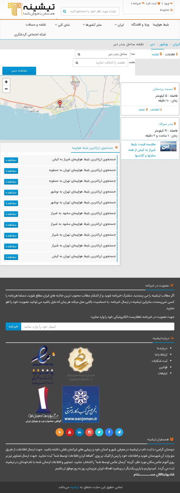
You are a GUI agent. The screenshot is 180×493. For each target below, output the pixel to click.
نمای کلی (63, 24)
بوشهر (164, 44)
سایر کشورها (93, 24)
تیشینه (74, 487)
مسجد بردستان (163, 89)
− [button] (6, 89)
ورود (166, 3)
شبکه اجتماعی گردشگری (30, 34)
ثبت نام (152, 3)
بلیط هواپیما (161, 24)
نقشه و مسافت (36, 24)
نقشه (142, 109)
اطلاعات (154, 109)
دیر (152, 44)
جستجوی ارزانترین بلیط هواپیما (92, 147)
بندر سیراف (166, 123)
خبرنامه (137, 3)
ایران (120, 24)
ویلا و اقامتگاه (140, 24)
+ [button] (6, 82)
